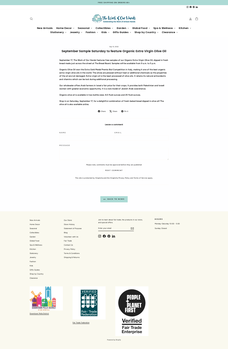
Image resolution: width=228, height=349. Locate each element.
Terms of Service (140, 178)
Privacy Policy (124, 178)
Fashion (91, 32)
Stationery (57, 32)
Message (64, 145)
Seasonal (84, 28)
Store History (69, 224)
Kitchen (184, 28)
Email (118, 133)
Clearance (169, 32)
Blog (65, 233)
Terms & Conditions (72, 253)
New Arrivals (45, 28)
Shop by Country (146, 32)
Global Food (140, 28)
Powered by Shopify (114, 340)
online (86, 104)
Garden (122, 28)
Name (62, 133)
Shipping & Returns (72, 257)
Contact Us (68, 245)
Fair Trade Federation (81, 323)
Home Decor (64, 28)
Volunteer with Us (71, 237)
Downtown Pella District (39, 313)
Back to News (116, 199)
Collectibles (103, 28)
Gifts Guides (121, 32)
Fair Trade (68, 241)
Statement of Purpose (73, 228)
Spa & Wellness (163, 28)
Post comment (114, 170)
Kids (105, 32)
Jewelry (75, 32)
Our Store (68, 220)
